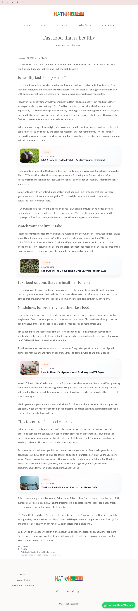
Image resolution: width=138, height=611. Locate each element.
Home (27, 25)
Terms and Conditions (23, 585)
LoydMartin (78, 45)
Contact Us (108, 25)
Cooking (24, 546)
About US (62, 25)
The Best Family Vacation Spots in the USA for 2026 (69, 487)
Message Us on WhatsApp (120, 605)
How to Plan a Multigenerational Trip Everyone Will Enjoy (72, 372)
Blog (43, 25)
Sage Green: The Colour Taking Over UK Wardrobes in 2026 (73, 270)
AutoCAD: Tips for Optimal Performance (38, 552)
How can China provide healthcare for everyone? (41, 555)
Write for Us (84, 25)
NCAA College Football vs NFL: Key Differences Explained (73, 159)
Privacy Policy (23, 579)
